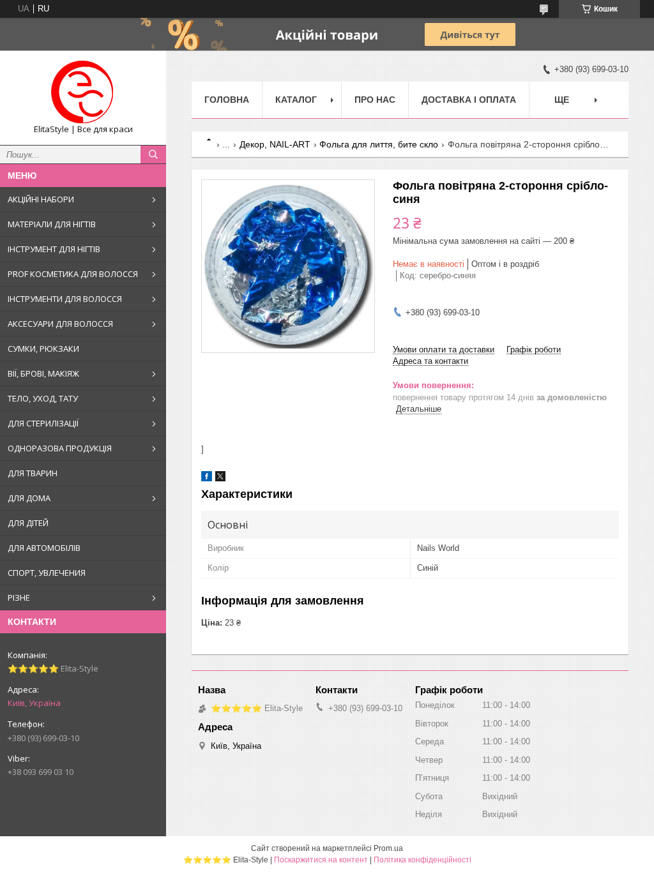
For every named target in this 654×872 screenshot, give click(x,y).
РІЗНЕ (19, 597)
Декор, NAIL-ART (275, 144)
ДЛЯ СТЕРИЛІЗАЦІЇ (43, 423)
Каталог (296, 99)
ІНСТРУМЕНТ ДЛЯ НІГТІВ (54, 249)
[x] (220, 478)
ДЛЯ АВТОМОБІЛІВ (44, 547)
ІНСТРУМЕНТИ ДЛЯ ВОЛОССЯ (65, 298)
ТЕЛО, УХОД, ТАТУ (43, 398)
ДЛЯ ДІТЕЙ (28, 523)
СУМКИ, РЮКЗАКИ (43, 348)
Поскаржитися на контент (321, 859)
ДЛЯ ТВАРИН (32, 473)
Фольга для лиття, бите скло (378, 144)
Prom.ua (388, 848)
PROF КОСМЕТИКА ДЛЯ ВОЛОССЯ (73, 274)
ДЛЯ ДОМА (29, 498)
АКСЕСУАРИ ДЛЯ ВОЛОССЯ (60, 323)
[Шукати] (153, 154)
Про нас (374, 99)
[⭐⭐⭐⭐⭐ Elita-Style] (83, 92)
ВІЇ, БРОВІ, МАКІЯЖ (43, 373)
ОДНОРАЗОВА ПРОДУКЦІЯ (60, 448)
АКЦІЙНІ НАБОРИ (41, 199)
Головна (226, 99)
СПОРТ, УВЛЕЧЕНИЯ (47, 572)
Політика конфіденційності (422, 859)
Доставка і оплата (469, 99)
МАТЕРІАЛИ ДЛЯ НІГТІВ (52, 224)
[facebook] (206, 478)
